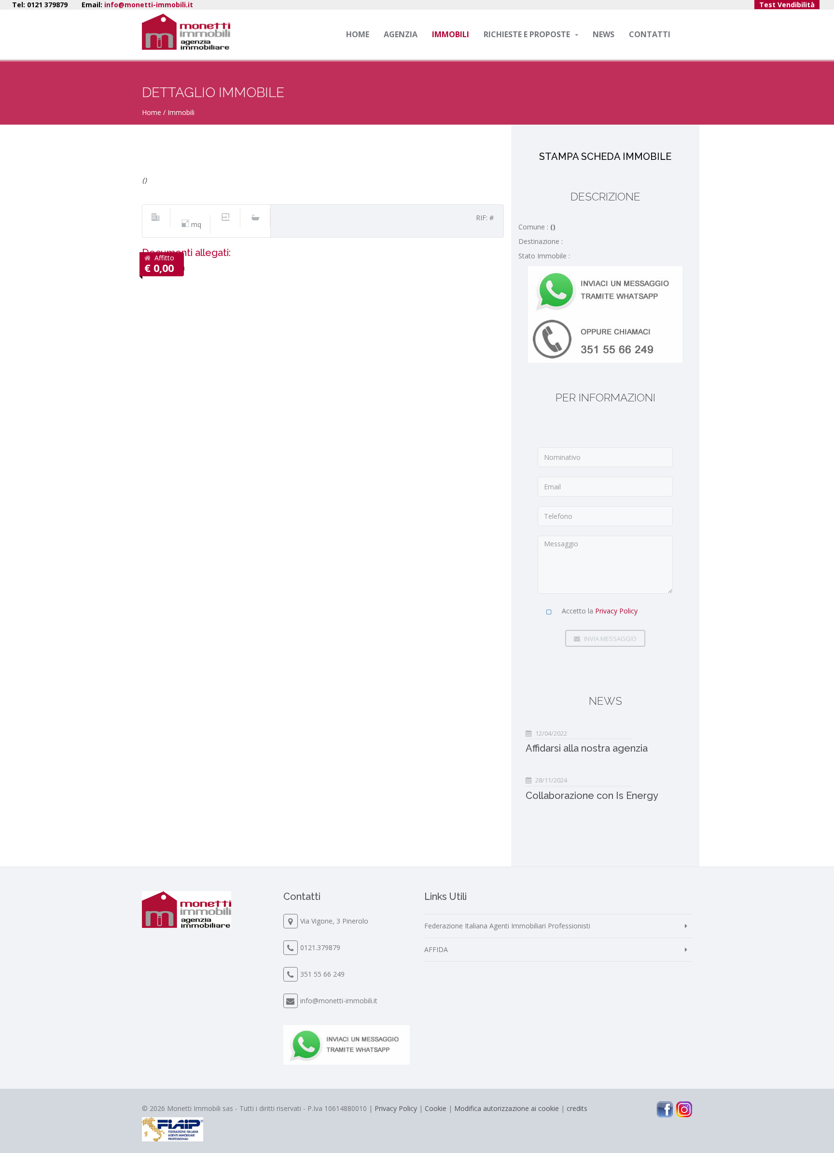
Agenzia (400, 34)
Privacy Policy (616, 610)
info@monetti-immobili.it (148, 4)
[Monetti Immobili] (186, 32)
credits (577, 1108)
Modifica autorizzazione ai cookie (506, 1108)
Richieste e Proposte (527, 34)
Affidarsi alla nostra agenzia (587, 748)
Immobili (450, 34)
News (603, 34)
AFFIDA (436, 949)
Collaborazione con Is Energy (592, 795)
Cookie (435, 1108)
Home (357, 34)
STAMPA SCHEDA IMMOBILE (605, 156)
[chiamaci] (605, 337)
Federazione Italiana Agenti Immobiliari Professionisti (507, 925)
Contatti (649, 34)
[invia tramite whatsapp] (605, 289)
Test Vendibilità (787, 4)
